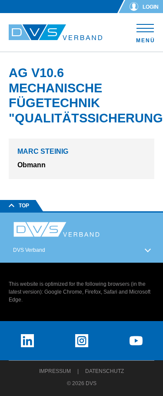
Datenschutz (104, 371)
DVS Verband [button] (29, 250)
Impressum (55, 371)
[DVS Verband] (55, 32)
